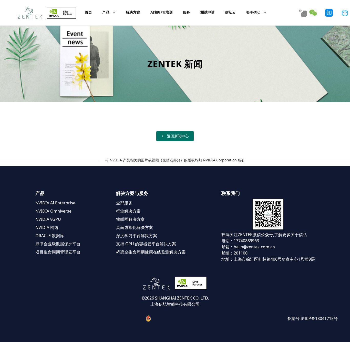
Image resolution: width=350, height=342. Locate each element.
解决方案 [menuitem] (133, 12)
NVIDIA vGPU (48, 219)
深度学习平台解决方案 (136, 235)
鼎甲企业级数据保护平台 (57, 244)
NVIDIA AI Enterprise (55, 203)
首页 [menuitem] (88, 12)
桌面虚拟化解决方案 (134, 227)
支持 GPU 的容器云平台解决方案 (146, 244)
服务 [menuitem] (186, 12)
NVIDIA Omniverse (53, 211)
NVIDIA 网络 (46, 227)
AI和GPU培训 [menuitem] (161, 12)
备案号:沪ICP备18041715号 (312, 318)
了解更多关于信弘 (290, 234)
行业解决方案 (128, 211)
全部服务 (124, 203)
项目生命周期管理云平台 (57, 252)
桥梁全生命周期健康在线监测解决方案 (151, 252)
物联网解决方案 (130, 219)
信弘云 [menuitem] (230, 12)
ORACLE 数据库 (49, 235)
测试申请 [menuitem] (207, 12)
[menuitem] (109, 12)
